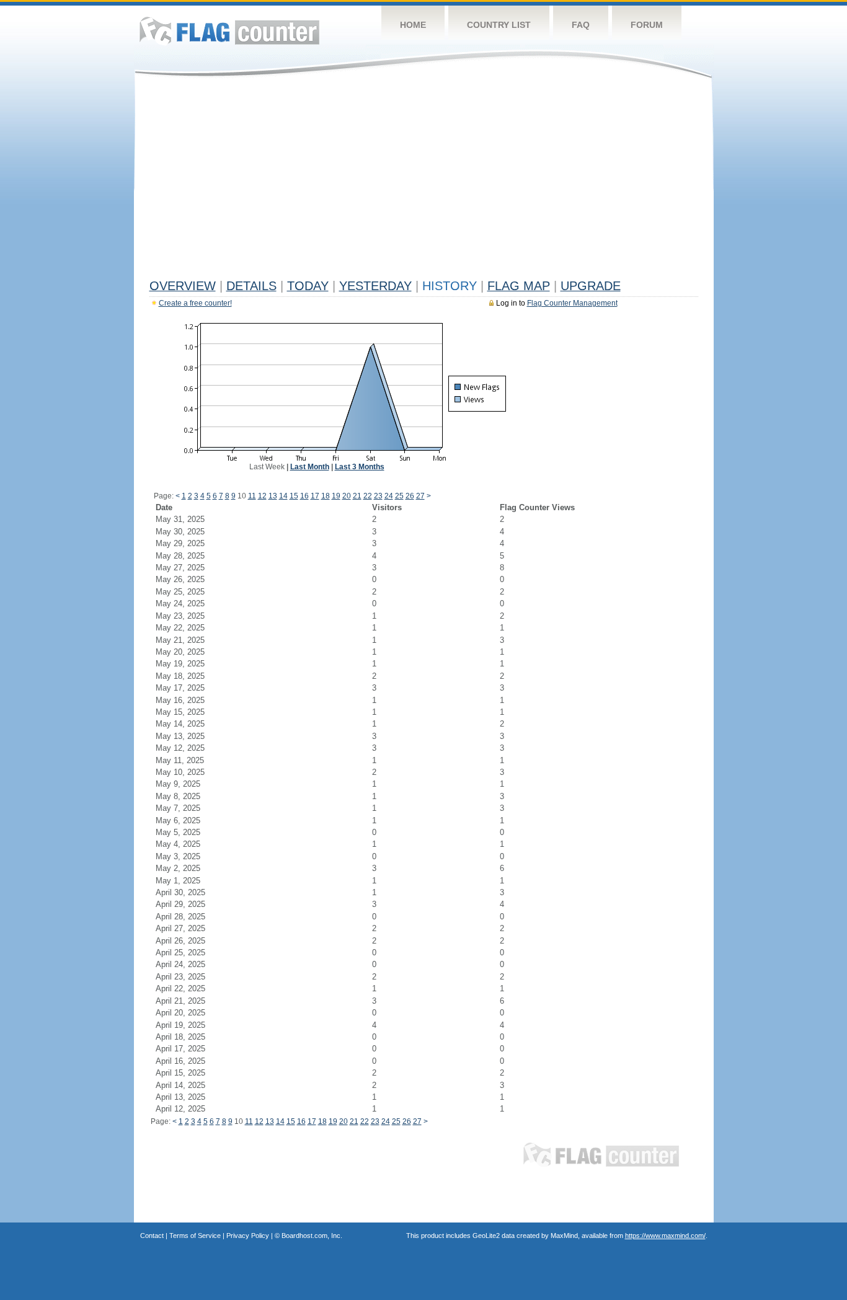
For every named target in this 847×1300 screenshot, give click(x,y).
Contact (152, 1235)
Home (413, 25)
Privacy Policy (247, 1235)
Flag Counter (229, 31)
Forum (647, 25)
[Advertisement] (423, 181)
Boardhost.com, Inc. (312, 1235)
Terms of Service (195, 1235)
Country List (499, 25)
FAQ (581, 25)
